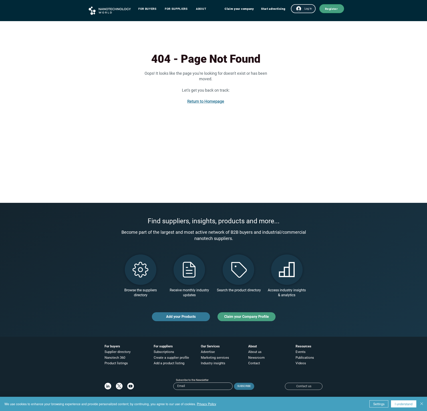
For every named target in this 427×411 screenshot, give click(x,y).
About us (255, 352)
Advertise (208, 352)
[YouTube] (130, 386)
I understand (404, 404)
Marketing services (215, 358)
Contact (254, 363)
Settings (379, 404)
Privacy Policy (206, 404)
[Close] (421, 403)
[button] (149, 8)
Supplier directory (118, 352)
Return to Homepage (205, 101)
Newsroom (256, 358)
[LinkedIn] (108, 386)
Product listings (116, 363)
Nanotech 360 (115, 358)
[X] (119, 386)
